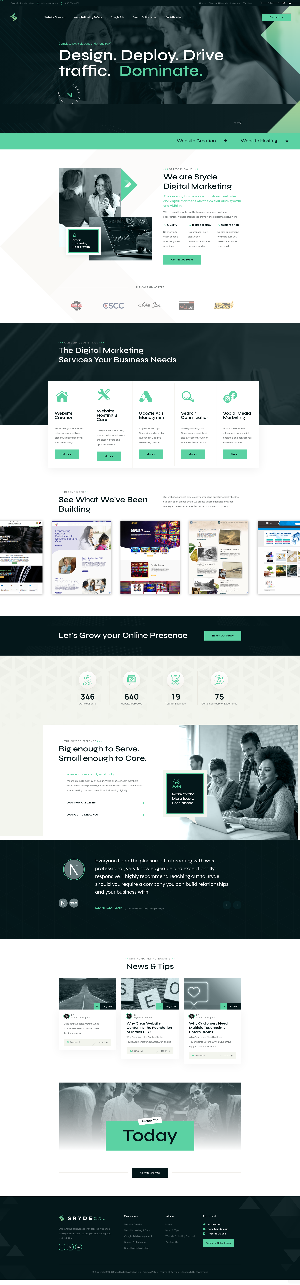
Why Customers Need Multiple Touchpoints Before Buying (208, 1027)
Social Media (173, 17)
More (102, 1042)
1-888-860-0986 (71, 3)
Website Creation (55, 17)
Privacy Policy (150, 1272)
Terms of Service (169, 1272)
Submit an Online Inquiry (218, 1243)
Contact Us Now (150, 1172)
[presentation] (227, 905)
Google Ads (117, 17)
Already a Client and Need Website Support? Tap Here (225, 3)
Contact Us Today (182, 259)
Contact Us (276, 17)
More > (66, 454)
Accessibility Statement (194, 1272)
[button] (235, 123)
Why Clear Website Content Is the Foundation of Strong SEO (149, 1027)
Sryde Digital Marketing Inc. (127, 1272)
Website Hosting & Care (88, 17)
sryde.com (214, 1224)
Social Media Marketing (136, 1248)
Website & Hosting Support (180, 1236)
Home (168, 1224)
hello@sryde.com (49, 3)
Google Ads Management (138, 1236)
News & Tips (172, 1230)
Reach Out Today (223, 635)
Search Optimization (145, 17)
